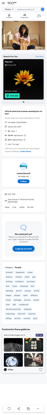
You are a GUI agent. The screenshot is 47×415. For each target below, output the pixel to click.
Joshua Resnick (23, 173)
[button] (42, 9)
